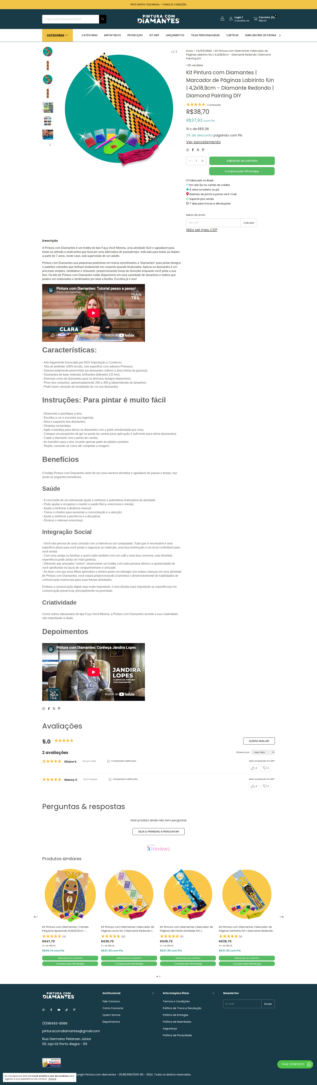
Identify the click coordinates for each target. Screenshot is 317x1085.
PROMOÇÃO (135, 35)
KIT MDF (154, 35)
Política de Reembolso (177, 1022)
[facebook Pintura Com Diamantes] (51, 1010)
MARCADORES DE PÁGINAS (261, 35)
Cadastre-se (241, 20)
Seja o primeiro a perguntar (158, 831)
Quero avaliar (259, 741)
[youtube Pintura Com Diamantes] (59, 1010)
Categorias (55, 35)
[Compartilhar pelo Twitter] (198, 150)
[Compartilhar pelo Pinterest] (203, 150)
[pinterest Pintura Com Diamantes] (74, 1010)
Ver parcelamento (203, 141)
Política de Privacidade (177, 1035)
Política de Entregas (175, 1015)
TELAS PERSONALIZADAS (205, 35)
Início (189, 51)
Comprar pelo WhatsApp (242, 171)
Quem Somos (111, 1015)
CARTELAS (232, 35)
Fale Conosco (111, 1001)
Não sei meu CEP (201, 229)
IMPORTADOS (112, 35)
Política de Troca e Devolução (182, 1008)
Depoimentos (111, 1022)
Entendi (52, 1079)
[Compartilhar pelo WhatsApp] (188, 150)
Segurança (170, 1028)
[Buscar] (102, 19)
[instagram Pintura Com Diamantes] (43, 1010)
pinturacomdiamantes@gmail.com (71, 1031)
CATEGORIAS (90, 35)
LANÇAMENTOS (175, 35)
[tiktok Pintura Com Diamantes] (66, 1010)
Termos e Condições (176, 1001)
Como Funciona (113, 1008)
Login (237, 17)
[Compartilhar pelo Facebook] (193, 150)
